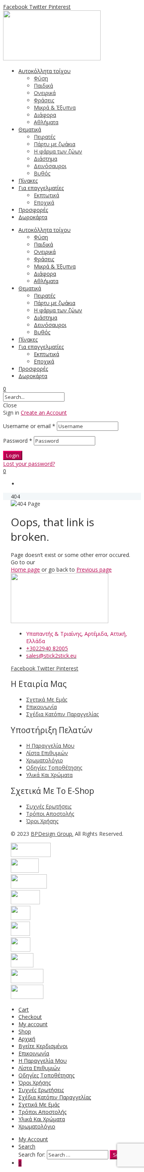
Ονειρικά (45, 251)
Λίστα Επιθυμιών (39, 1068)
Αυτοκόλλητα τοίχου (44, 229)
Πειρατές (44, 295)
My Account (33, 1139)
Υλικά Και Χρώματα (41, 1119)
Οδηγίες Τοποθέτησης (46, 1075)
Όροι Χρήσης (34, 1082)
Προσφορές (33, 368)
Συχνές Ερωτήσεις (41, 1090)
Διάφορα (45, 273)
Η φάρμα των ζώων (58, 310)
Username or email (29, 426)
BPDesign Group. (52, 833)
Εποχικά (44, 361)
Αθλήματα (46, 281)
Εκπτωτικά (46, 354)
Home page (25, 569)
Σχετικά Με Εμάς (39, 1104)
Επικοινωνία (33, 1053)
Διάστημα (45, 317)
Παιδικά (43, 244)
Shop (24, 1031)
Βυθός (42, 332)
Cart (23, 1009)
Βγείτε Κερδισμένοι (43, 1046)
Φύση (41, 237)
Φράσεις (44, 259)
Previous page (94, 569)
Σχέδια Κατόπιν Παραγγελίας (54, 1097)
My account (33, 1024)
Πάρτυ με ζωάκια (54, 303)
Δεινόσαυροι (50, 324)
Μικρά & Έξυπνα (55, 266)
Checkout (30, 1016)
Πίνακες (28, 339)
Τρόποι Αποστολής (42, 1111)
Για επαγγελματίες (41, 346)
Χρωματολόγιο (36, 1126)
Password (17, 440)
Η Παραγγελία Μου (42, 1060)
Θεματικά (29, 288)
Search (26, 1146)
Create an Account (44, 412)
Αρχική (26, 1038)
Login (12, 455)
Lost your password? (29, 463)
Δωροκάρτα (32, 376)
